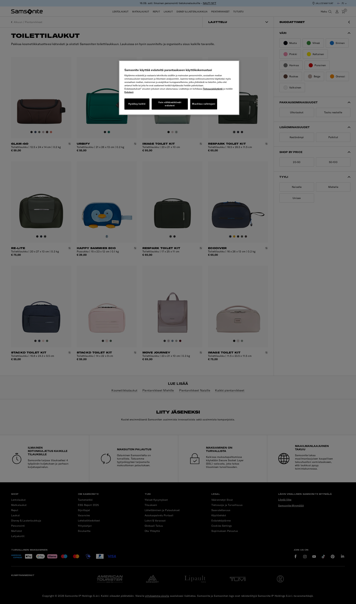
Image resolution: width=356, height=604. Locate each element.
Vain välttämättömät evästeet (169, 104)
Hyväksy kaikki (136, 103)
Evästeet (128, 92)
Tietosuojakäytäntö (213, 88)
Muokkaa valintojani (203, 103)
